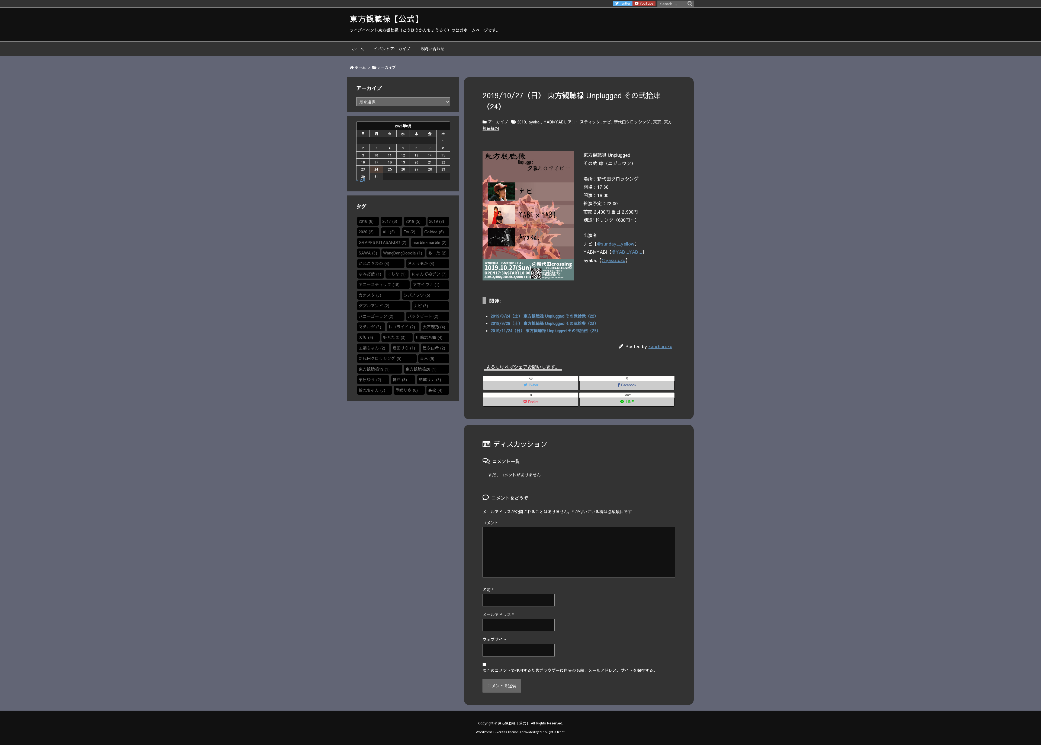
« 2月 (361, 180)
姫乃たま (394, 337)
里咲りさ (406, 390)
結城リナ (430, 379)
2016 (366, 221)
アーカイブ (386, 67)
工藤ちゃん (372, 348)
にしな (396, 274)
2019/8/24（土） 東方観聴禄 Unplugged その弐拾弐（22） (544, 316)
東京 (657, 122)
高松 (435, 390)
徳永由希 (434, 348)
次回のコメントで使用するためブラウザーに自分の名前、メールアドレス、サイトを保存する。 (570, 670)
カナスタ (370, 295)
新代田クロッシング (632, 122)
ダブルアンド (374, 305)
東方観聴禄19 (374, 369)
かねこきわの (374, 263)
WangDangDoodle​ (402, 253)
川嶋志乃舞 (429, 337)
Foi (409, 231)
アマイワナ (426, 284)
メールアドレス (498, 614)
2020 (366, 231)
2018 (413, 221)
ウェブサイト (495, 639)
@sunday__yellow (615, 243)
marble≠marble (429, 242)
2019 (521, 122)
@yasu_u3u (613, 260)
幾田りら (404, 348)
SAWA (368, 253)
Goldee (434, 231)
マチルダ (370, 326)
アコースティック (584, 122)
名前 (488, 589)
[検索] (690, 4)
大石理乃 (434, 326)
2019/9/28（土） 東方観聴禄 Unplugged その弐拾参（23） (544, 323)
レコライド (401, 326)
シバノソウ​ (417, 295)
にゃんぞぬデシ (429, 274)
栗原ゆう (370, 379)
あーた (437, 253)
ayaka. (535, 122)
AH (389, 231)
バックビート (423, 316)
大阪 (366, 337)
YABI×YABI (554, 122)
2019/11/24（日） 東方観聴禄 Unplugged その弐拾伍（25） (545, 330)
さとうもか (421, 263)
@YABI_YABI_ (627, 252)
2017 (389, 221)
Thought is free (552, 732)
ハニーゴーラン (376, 316)
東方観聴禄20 (421, 369)
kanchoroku (660, 346)
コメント (491, 522)
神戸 (400, 379)
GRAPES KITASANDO (382, 242)
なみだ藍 (370, 274)
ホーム (360, 67)
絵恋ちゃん (372, 390)
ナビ (607, 122)
